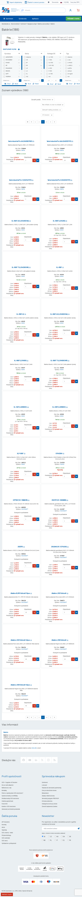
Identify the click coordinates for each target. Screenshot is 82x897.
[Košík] (77, 10)
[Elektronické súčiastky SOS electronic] (10, 10)
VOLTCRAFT (24, 509)
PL (51, 840)
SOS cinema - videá (7, 833)
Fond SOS (4, 804)
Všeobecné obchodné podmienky (51, 788)
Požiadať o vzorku (73, 19)
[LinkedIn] (36, 760)
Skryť (8, 84)
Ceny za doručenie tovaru (49, 790)
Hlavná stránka (15, 24)
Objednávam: (28, 157)
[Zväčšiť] (19, 53)
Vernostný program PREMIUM (50, 798)
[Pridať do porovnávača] (33, 141)
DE (70, 836)
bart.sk (30, 891)
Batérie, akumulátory (43, 24)
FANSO (62, 464)
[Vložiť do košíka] (34, 160)
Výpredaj (4, 830)
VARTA (23, 150)
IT (57, 840)
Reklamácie (45, 793)
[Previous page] (31, 122)
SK (44, 836)
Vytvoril (24, 891)
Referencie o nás (6, 788)
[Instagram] (48, 760)
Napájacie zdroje (32, 24)
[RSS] (55, 760)
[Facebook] (24, 760)
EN (63, 836)
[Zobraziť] (37, 160)
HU (57, 836)
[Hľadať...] (22, 10)
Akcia (3, 827)
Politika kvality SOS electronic (10, 798)
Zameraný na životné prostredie (11, 809)
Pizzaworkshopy (6, 835)
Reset (16, 84)
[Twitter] (42, 760)
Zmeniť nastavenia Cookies (49, 806)
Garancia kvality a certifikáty (10, 796)
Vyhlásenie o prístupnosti (9, 843)
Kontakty (4, 790)
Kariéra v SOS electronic (9, 806)
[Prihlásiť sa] (70, 11)
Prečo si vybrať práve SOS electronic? (12, 793)
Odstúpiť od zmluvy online (49, 804)
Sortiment (23, 24)
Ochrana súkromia (47, 801)
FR (70, 840)
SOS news (5, 841)
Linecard (44, 785)
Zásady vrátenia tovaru (48, 796)
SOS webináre (6, 838)
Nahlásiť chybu (7, 894)
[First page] (27, 122)
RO (44, 840)
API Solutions (6, 822)
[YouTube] (30, 760)
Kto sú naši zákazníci (7, 785)
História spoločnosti (7, 801)
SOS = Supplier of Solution (9, 782)
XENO (23, 230)
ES (63, 840)
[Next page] (54, 122)
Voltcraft (34, 748)
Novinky (4, 825)
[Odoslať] (20, 80)
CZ (51, 836)
